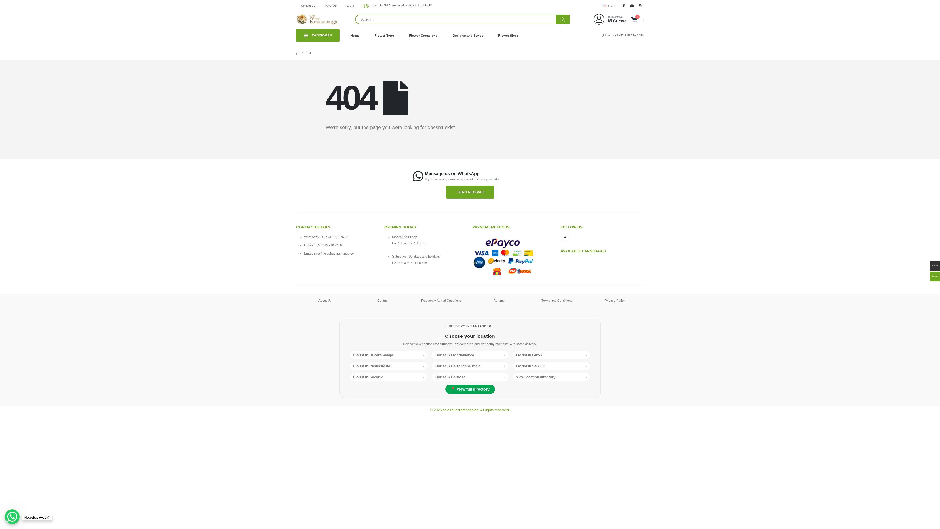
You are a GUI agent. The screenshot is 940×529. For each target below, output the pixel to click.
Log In (350, 5)
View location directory (551, 377)
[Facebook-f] (565, 237)
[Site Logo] (317, 19)
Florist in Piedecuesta (388, 366)
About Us (331, 5)
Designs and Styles (468, 35)
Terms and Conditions (556, 300)
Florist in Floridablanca (470, 355)
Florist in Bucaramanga (388, 355)
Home (355, 35)
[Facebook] (623, 5)
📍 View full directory (470, 389)
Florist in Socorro (388, 377)
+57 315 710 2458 (334, 237)
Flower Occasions (423, 35)
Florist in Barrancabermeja (470, 366)
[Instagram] (640, 5)
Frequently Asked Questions (441, 300)
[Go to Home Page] (297, 53)
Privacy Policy (615, 300)
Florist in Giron (551, 355)
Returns (499, 300)
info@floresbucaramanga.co (334, 253)
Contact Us (308, 5)
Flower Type (384, 35)
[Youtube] (632, 5)
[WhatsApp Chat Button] (12, 516)
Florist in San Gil (551, 366)
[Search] (563, 19)
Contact (382, 300)
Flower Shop (508, 35)
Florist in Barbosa (470, 377)
